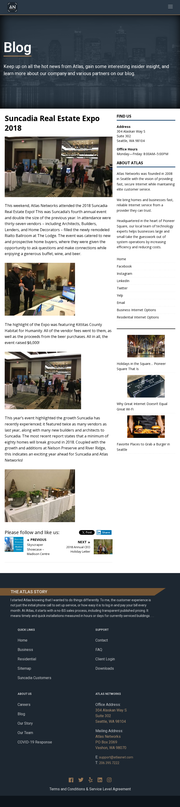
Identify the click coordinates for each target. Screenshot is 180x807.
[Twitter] (80, 779)
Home (121, 259)
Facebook (124, 266)
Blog (21, 714)
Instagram (124, 273)
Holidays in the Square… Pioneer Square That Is (141, 366)
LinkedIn (123, 281)
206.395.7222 (109, 763)
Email (121, 302)
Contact (101, 640)
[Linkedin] (99, 779)
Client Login (105, 659)
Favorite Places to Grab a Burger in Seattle (143, 446)
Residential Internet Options (138, 317)
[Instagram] (109, 779)
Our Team (25, 733)
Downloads (104, 668)
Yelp (120, 295)
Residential (27, 659)
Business (25, 649)
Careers (24, 704)
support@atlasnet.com (116, 757)
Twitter (122, 288)
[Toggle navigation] (170, 7)
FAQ (98, 649)
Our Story (25, 723)
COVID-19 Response (35, 742)
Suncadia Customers (34, 678)
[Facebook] (71, 780)
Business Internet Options (136, 310)
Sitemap (24, 668)
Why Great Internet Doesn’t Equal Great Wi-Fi (142, 406)
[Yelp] (90, 779)
